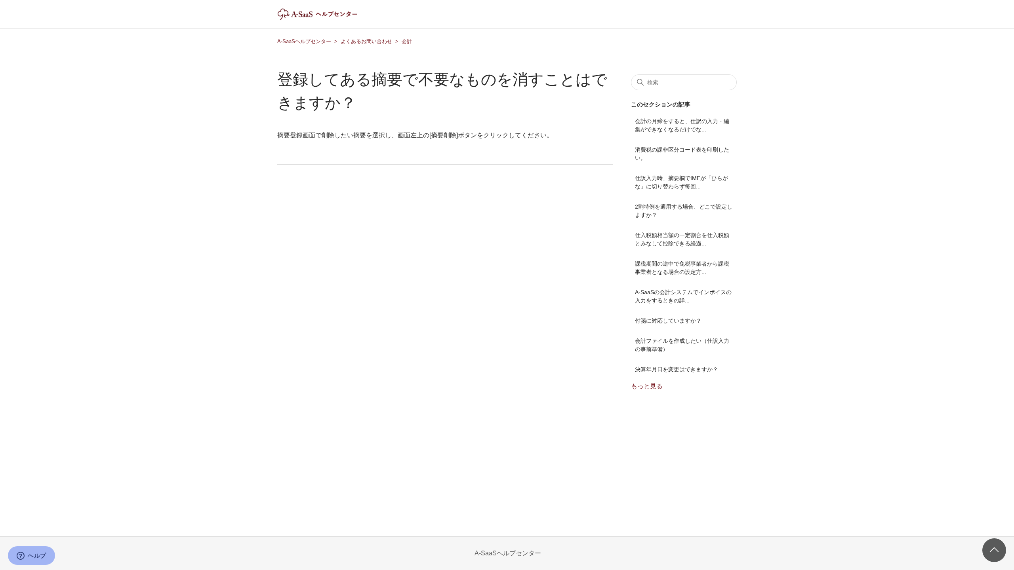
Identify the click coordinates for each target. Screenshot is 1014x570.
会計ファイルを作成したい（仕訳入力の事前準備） (682, 345)
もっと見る (647, 386)
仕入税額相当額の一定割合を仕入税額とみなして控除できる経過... (682, 239)
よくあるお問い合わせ (366, 41)
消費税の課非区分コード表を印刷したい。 (682, 153)
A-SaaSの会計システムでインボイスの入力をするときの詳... (683, 296)
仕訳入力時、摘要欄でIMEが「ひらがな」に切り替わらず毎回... (681, 182)
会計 (407, 41)
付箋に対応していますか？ (668, 320)
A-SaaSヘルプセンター (304, 41)
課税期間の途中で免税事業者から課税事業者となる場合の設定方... (682, 267)
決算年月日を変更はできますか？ (676, 369)
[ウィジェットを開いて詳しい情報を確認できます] (31, 556)
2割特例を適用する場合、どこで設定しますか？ (683, 210)
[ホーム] (324, 18)
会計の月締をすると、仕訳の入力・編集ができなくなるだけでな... (682, 125)
